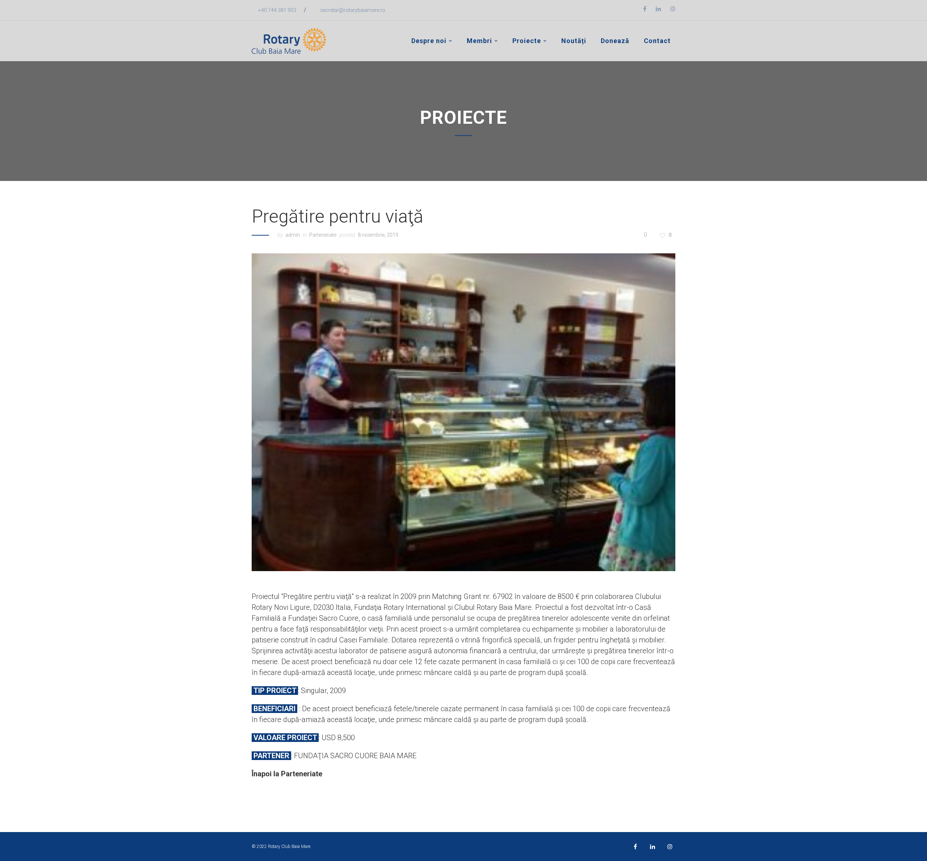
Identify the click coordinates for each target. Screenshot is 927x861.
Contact (657, 41)
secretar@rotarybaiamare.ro (352, 10)
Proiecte (526, 41)
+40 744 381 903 (277, 10)
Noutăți (573, 41)
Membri (479, 41)
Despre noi (428, 41)
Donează (615, 41)
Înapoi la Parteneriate (287, 773)
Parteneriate (322, 235)
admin (292, 235)
